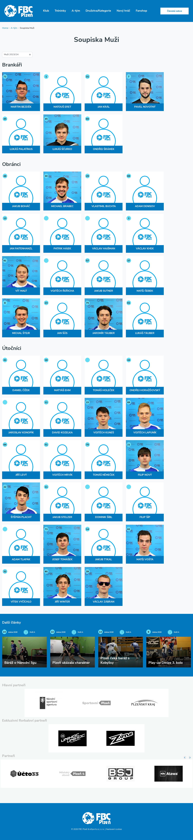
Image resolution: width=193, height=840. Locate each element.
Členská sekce (174, 11)
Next (190, 757)
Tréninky (60, 10)
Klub (46, 10)
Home (5, 28)
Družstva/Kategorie (98, 10)
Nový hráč (123, 10)
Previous (185, 757)
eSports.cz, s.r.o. (97, 829)
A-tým (76, 10)
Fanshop (141, 10)
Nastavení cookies (114, 829)
